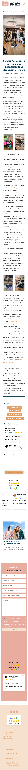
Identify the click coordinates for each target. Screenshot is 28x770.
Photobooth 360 (19, 12)
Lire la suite (8, 554)
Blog (12, 12)
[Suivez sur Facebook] (11, 711)
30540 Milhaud (9, 758)
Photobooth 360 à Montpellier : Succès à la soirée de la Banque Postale (12, 543)
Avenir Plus (14, 321)
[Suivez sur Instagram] (14, 711)
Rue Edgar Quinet (10, 757)
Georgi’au (13, 188)
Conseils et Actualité (14, 407)
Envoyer (14, 629)
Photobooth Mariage (14, 414)
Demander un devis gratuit (14, 472)
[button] (21, 447)
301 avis (13, 430)
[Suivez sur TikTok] (17, 711)
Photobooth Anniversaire (14, 418)
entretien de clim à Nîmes (10, 350)
